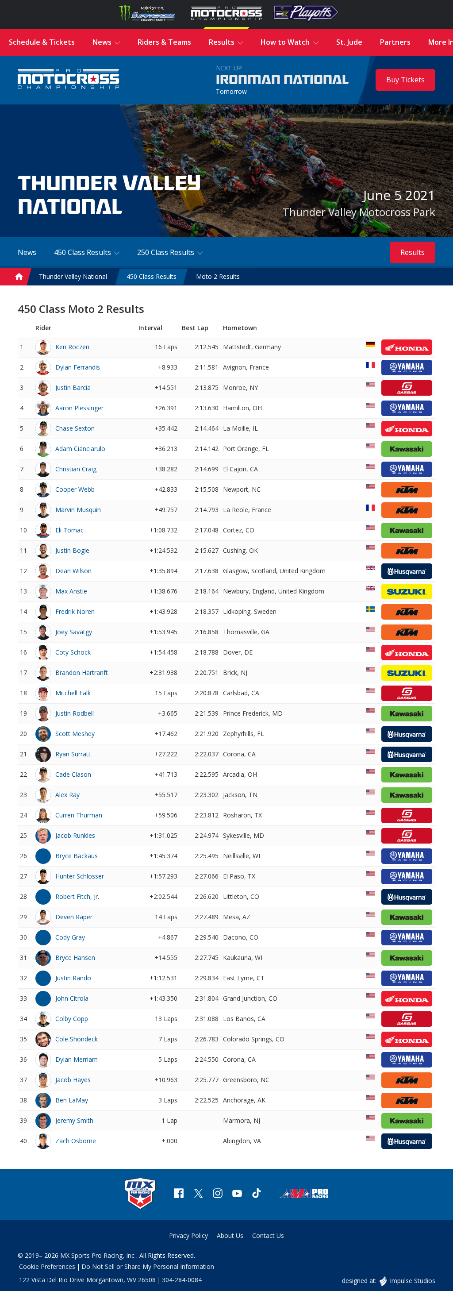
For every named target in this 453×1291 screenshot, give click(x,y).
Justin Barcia (73, 387)
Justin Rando (73, 978)
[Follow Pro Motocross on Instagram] (217, 1194)
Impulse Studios (412, 1280)
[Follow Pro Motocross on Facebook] (178, 1194)
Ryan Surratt (73, 754)
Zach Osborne (75, 1141)
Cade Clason (73, 774)
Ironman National (282, 80)
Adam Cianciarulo (80, 448)
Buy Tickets (405, 80)
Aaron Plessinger (79, 408)
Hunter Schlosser (79, 876)
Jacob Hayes (73, 1079)
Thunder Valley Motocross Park (359, 211)
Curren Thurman (78, 815)
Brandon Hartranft (81, 672)
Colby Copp (71, 1018)
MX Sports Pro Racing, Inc (98, 1255)
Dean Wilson (73, 570)
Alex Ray (67, 794)
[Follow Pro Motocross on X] (198, 1194)
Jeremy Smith (74, 1120)
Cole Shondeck (76, 1039)
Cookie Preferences (47, 1266)
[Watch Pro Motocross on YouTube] (237, 1194)
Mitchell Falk (73, 693)
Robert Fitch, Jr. (77, 896)
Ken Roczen (72, 347)
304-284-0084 (182, 1280)
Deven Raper (73, 917)
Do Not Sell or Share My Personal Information (147, 1266)
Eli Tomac (69, 530)
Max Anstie (71, 591)
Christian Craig (75, 469)
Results (412, 252)
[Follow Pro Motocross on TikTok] (256, 1194)
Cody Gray (70, 937)
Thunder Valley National (73, 276)
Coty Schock (73, 652)
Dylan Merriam (76, 1059)
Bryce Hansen (75, 957)
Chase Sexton (75, 428)
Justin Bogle (72, 550)
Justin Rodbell (74, 713)
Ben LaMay (71, 1100)
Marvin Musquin (78, 509)
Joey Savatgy (73, 632)
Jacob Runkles (75, 835)
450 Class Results (152, 276)
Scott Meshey (75, 733)
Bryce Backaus (76, 856)
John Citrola (71, 998)
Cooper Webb (75, 489)
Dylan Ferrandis (77, 367)
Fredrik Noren (75, 611)
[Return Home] (68, 80)
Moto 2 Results (218, 276)
